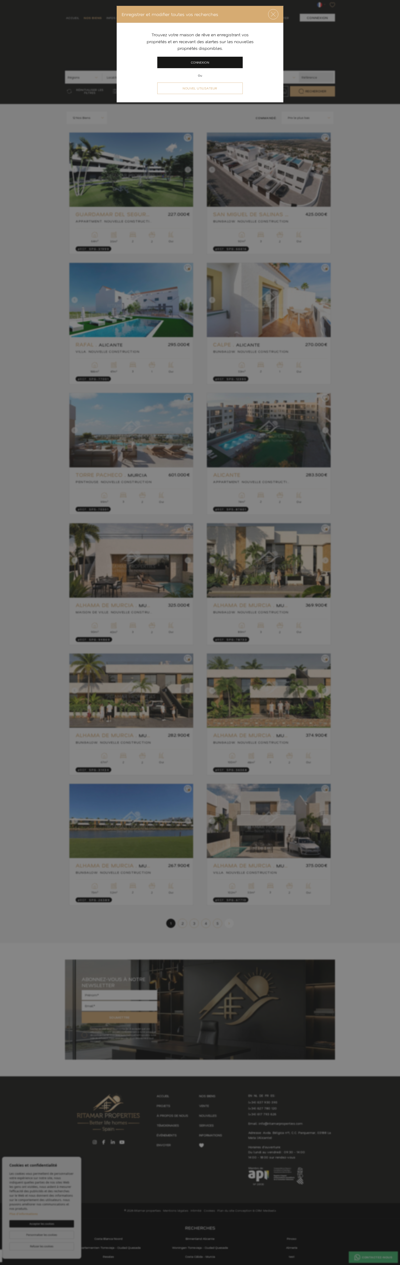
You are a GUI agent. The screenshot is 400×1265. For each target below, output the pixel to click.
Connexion (200, 62)
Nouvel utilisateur (200, 88)
